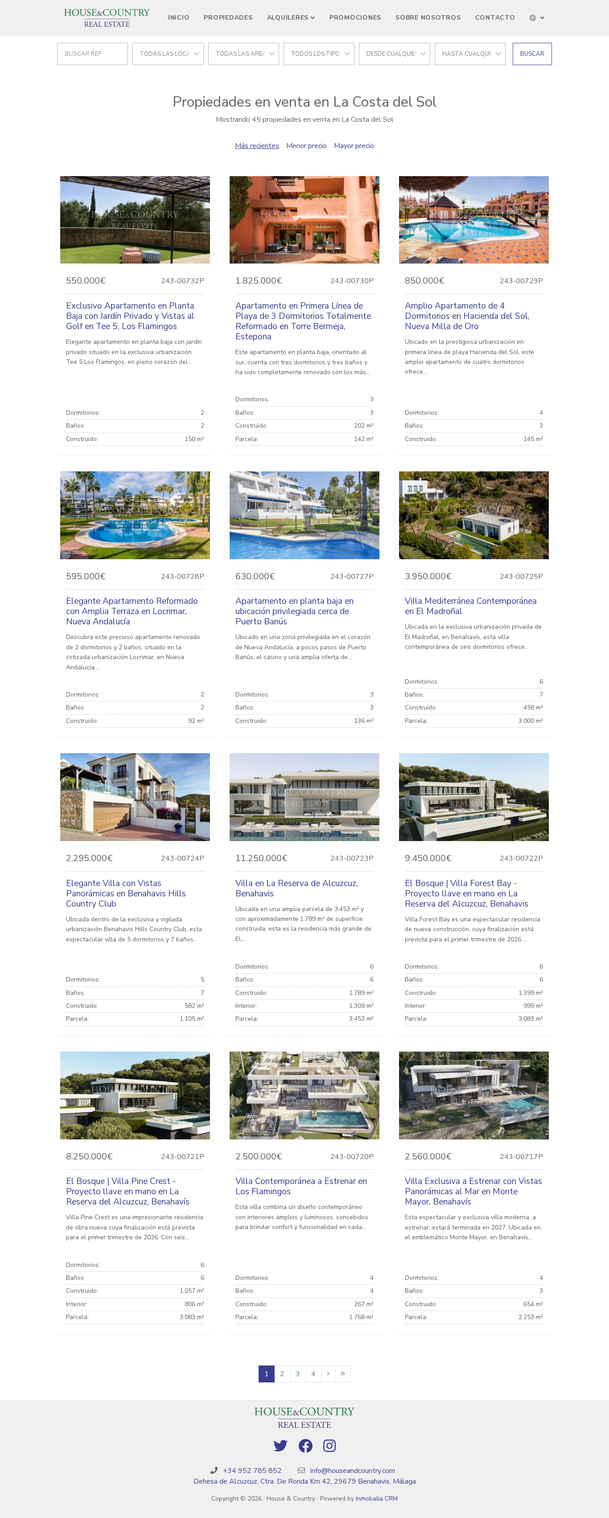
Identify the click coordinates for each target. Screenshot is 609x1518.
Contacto (495, 17)
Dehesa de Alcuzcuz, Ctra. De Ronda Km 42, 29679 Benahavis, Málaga (304, 1481)
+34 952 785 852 (252, 1471)
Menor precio (306, 146)
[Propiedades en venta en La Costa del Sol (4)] (343, 1373)
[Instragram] (329, 1447)
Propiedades (228, 17)
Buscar (532, 54)
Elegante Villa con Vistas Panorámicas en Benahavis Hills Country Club (126, 894)
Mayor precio (354, 146)
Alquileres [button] (288, 17)
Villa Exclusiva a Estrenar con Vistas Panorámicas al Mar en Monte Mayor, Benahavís (473, 1192)
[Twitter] (280, 1447)
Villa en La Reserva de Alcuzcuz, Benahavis (296, 888)
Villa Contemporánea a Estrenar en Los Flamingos (301, 1186)
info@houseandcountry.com (352, 1471)
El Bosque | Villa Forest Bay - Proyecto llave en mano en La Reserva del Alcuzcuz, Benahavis (466, 894)
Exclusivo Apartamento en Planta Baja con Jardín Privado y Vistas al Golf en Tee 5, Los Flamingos (130, 316)
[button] (537, 18)
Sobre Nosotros (428, 17)
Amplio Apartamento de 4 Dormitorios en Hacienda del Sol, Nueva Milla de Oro (467, 316)
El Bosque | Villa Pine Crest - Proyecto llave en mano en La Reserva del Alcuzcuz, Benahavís (127, 1192)
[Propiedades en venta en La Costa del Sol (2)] (328, 1373)
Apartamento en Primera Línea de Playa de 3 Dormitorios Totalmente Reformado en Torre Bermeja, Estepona (303, 321)
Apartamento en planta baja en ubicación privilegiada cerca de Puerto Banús (294, 611)
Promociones (355, 17)
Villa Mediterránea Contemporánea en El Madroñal (471, 606)
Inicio (179, 17)
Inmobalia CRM (377, 1498)
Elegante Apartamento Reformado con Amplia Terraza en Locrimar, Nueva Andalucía (132, 611)
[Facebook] (305, 1447)
